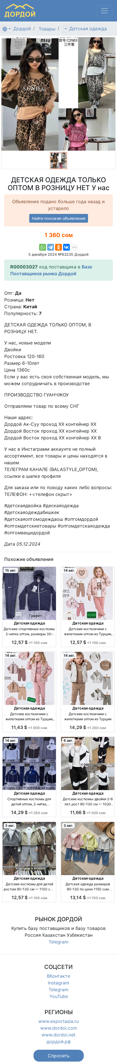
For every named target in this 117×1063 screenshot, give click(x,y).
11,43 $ (29, 727)
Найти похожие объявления (58, 218)
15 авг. (10, 570)
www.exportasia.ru (58, 1021)
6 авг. (68, 740)
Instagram (58, 983)
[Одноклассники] (58, 247)
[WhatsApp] (42, 247)
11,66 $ (87, 812)
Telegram (58, 942)
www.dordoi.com (58, 1028)
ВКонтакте (58, 976)
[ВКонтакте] (66, 247)
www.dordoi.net (58, 1035)
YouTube (58, 996)
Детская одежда (88, 28)
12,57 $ (29, 642)
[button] (58, 1055)
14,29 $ (88, 727)
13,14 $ (87, 897)
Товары (47, 29)
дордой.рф (59, 1041)
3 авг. (10, 825)
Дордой (22, 28)
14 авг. (69, 570)
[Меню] (104, 10)
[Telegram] (50, 247)
